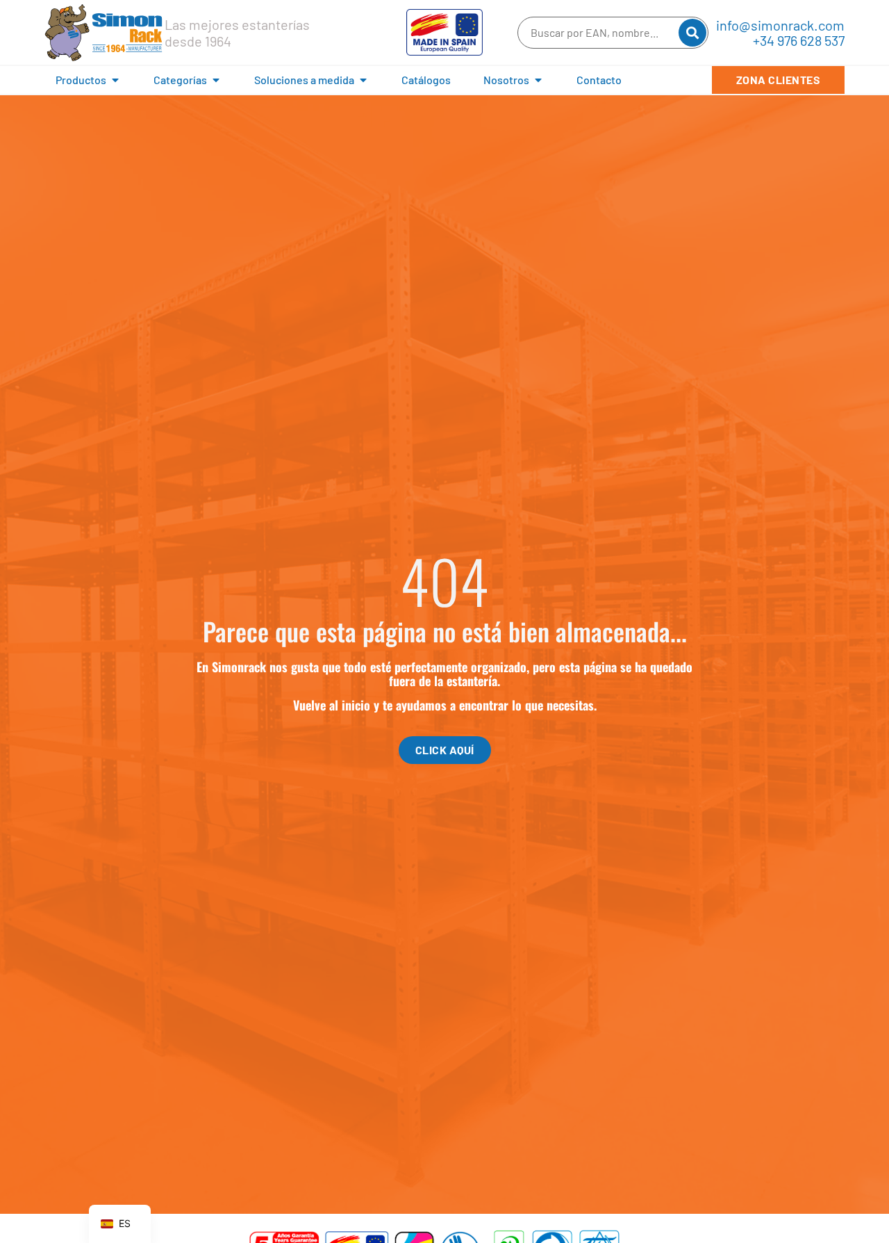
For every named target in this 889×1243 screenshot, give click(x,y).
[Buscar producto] (692, 33)
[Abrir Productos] (115, 80)
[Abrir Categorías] (216, 80)
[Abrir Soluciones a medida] (363, 80)
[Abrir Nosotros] (538, 80)
